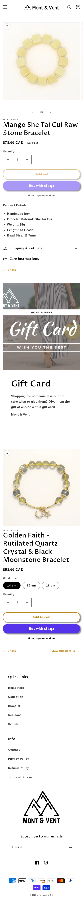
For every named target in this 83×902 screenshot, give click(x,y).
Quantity (8, 151)
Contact (14, 749)
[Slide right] (50, 112)
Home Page (16, 687)
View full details (63, 650)
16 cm (50, 585)
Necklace (15, 715)
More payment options (41, 638)
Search (13, 724)
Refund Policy (18, 768)
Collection (15, 696)
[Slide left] (32, 112)
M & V (50, 895)
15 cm (31, 585)
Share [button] (12, 269)
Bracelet (14, 705)
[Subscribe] (70, 847)
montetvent (42, 895)
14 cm (11, 585)
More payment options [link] (41, 195)
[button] (5, 7)
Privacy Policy (18, 758)
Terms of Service (20, 777)
